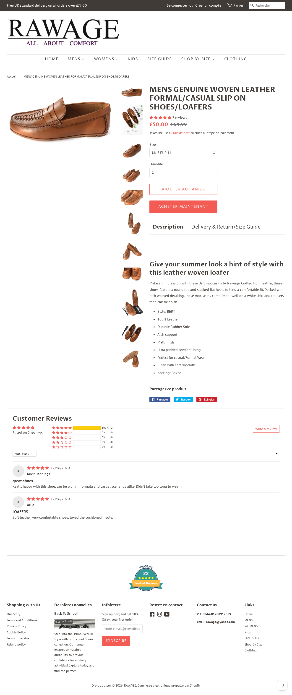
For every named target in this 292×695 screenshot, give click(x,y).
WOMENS (105, 59)
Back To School (66, 614)
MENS (75, 59)
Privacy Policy (16, 626)
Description (168, 227)
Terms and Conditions (22, 620)
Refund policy (16, 644)
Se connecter (177, 5)
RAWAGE (130, 685)
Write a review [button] (266, 429)
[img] (38, 468)
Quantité (156, 164)
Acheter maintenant (183, 206)
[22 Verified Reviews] (146, 599)
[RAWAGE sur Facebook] (152, 615)
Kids (133, 59)
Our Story (13, 614)
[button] (160, 117)
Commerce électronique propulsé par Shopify (169, 685)
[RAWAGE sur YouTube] (166, 615)
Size (152, 144)
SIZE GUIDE (159, 59)
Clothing (235, 59)
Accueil (11, 77)
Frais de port (180, 133)
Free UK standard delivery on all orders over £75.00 (47, 5)
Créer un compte (208, 5)
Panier (238, 5)
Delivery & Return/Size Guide (226, 227)
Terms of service (18, 638)
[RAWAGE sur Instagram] (159, 615)
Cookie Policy (16, 632)
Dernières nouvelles (73, 605)
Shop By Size (196, 59)
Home (51, 59)
